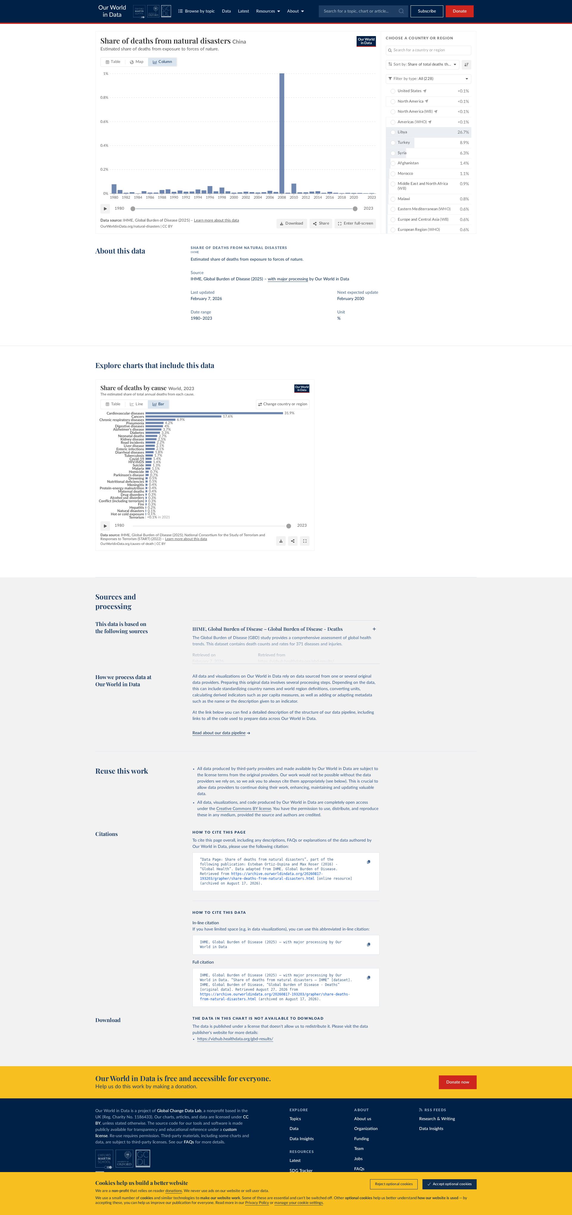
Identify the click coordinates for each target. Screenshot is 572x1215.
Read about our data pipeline (218, 733)
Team (359, 1149)
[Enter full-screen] (305, 541)
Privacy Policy (257, 1203)
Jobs (358, 1159)
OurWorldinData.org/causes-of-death (127, 543)
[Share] (293, 541)
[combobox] (363, 11)
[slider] (133, 209)
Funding (361, 1139)
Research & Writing (437, 1119)
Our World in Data (112, 11)
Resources (265, 11)
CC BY (167, 226)
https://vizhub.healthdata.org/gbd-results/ (235, 1039)
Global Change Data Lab (179, 1111)
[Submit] (401, 11)
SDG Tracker (301, 1171)
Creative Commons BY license (243, 809)
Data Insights (302, 1139)
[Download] (281, 541)
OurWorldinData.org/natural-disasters (130, 226)
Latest (243, 11)
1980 (119, 209)
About (293, 11)
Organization (366, 1129)
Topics (295, 1119)
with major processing (288, 279)
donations (173, 1191)
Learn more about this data (216, 220)
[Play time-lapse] (105, 209)
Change (285, 404)
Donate (460, 11)
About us (362, 1119)
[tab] (113, 62)
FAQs (189, 1142)
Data (226, 11)
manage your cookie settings (298, 1203)
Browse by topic (200, 11)
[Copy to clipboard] (362, 862)
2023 (368, 209)
